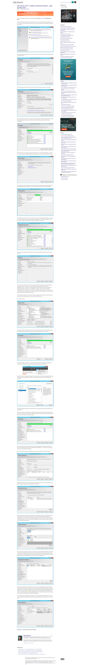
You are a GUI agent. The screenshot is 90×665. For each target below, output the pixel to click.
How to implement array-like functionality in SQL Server (68, 103)
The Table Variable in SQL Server (65, 41)
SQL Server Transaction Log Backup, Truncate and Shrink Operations (68, 83)
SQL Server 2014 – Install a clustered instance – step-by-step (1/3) (30, 649)
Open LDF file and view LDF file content (67, 154)
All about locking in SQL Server (66, 104)
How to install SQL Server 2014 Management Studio (28, 652)
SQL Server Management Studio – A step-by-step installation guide (30, 651)
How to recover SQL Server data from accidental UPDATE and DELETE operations (68, 138)
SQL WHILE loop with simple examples (66, 38)
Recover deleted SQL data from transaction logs (68, 148)
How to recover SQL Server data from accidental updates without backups (68, 151)
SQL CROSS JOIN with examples (65, 36)
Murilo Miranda (26, 8)
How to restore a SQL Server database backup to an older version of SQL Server (68, 172)
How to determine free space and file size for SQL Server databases (68, 111)
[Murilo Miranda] (20, 640)
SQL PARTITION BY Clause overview (65, 26)
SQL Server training (64, 2)
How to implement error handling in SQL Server (68, 87)
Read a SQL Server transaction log (66, 134)
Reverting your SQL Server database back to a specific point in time (69, 166)
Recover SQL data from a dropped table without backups (68, 145)
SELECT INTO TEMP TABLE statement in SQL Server (68, 46)
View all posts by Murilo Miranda (28, 643)
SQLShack (18, 2)
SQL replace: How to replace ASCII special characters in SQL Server (68, 98)
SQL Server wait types (64, 179)
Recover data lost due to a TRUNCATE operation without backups (68, 161)
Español (69, 2)
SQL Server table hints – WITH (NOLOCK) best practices (67, 32)
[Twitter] (52, 636)
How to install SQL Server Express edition (67, 115)
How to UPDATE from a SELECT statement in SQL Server (67, 43)
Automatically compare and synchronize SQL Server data (68, 153)
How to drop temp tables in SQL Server (67, 108)
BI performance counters (65, 176)
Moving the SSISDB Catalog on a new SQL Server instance (67, 54)
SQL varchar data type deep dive (66, 100)
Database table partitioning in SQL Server (66, 47)
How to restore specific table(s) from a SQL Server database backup (68, 147)
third (22, 629)
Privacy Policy (35, 662)
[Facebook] (50, 636)
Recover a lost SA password (64, 39)
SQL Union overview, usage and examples (67, 116)
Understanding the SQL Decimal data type (66, 44)
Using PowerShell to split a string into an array (68, 112)
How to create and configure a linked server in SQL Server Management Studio (69, 95)
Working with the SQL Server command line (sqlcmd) (68, 89)
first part (42, 18)
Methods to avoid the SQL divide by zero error (68, 91)
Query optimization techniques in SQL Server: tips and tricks (69, 93)
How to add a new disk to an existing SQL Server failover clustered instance (32, 654)
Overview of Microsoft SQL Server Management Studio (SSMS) (67, 52)
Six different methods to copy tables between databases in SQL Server (69, 85)
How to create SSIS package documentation (68, 167)
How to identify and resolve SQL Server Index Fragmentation (67, 30)
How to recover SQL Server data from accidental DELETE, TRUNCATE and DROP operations (68, 163)
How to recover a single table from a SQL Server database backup (68, 159)
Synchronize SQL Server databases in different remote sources (68, 142)
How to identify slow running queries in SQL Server (69, 99)
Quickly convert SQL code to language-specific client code (68, 157)
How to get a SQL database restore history (67, 56)
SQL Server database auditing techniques (67, 135)
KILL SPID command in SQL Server (66, 113)
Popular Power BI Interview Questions (66, 57)
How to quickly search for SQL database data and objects (68, 140)
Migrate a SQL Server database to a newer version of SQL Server (69, 169)
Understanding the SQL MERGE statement (66, 35)
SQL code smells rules (64, 177)
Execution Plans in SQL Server (65, 50)
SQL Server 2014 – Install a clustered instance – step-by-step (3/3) (30, 650)
